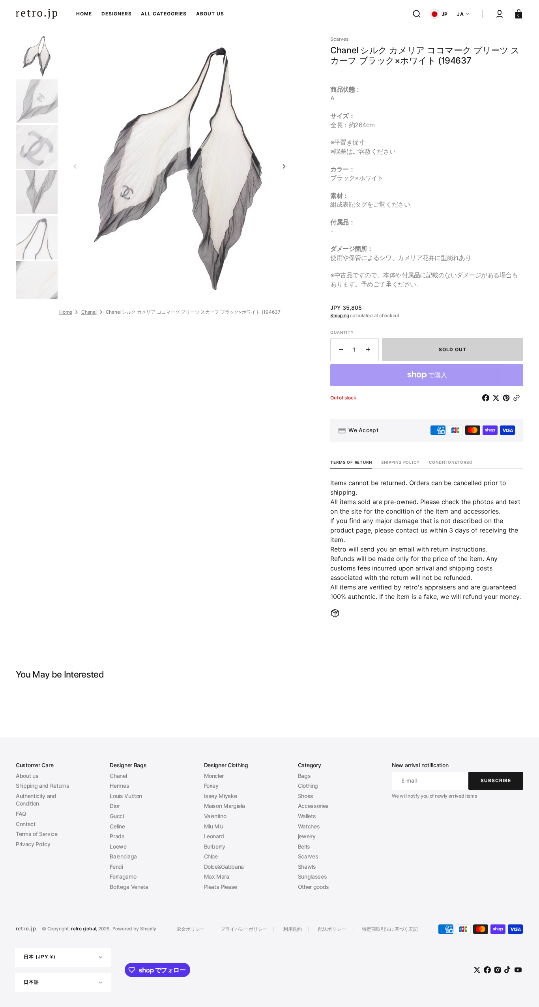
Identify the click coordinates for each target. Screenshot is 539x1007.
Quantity (342, 332)
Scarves (308, 856)
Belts (304, 846)
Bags (304, 775)
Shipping (339, 315)
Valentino (215, 816)
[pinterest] (508, 397)
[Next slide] (284, 167)
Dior (115, 805)
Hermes (119, 785)
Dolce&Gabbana (224, 866)
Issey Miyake (220, 795)
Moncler (214, 775)
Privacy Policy (33, 844)
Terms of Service (37, 833)
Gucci (117, 816)
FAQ (21, 813)
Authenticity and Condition (36, 799)
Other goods (313, 886)
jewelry (307, 836)
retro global (83, 929)
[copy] (518, 397)
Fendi (116, 866)
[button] (416, 14)
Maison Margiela (224, 805)
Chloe (211, 856)
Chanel (89, 311)
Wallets (307, 816)
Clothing (308, 785)
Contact (26, 824)
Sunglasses (312, 876)
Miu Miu (214, 826)
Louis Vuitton (126, 795)
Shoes (305, 795)
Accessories (313, 805)
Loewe (118, 846)
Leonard (214, 836)
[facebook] (487, 397)
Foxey (211, 785)
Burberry (214, 846)
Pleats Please (221, 886)
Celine (117, 826)
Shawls (307, 866)
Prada (117, 836)
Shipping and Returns (42, 785)
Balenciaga (123, 856)
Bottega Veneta (129, 886)
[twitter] (497, 397)
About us (27, 775)
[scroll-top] (522, 990)
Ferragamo (123, 876)
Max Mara (216, 876)
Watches (309, 826)
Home (65, 311)
